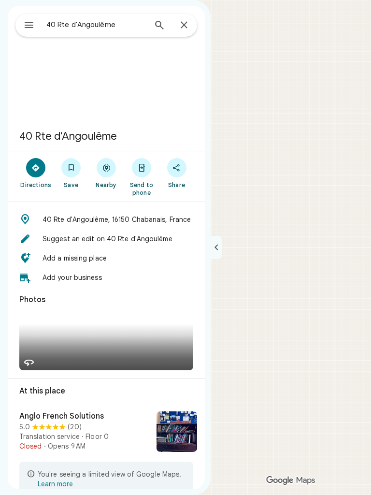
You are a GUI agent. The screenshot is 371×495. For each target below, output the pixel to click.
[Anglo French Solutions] (106, 433)
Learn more (55, 484)
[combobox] (96, 24)
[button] (106, 219)
